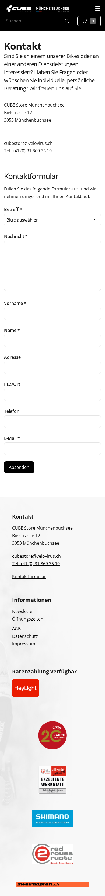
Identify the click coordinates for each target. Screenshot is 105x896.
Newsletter (23, 611)
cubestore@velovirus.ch (28, 143)
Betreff (13, 209)
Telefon (11, 411)
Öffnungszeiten (27, 619)
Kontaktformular (29, 577)
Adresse (12, 357)
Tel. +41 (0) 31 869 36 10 (28, 151)
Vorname (15, 303)
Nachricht (16, 236)
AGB (16, 629)
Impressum (23, 644)
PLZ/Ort (12, 384)
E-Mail (12, 438)
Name (12, 330)
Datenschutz (25, 636)
